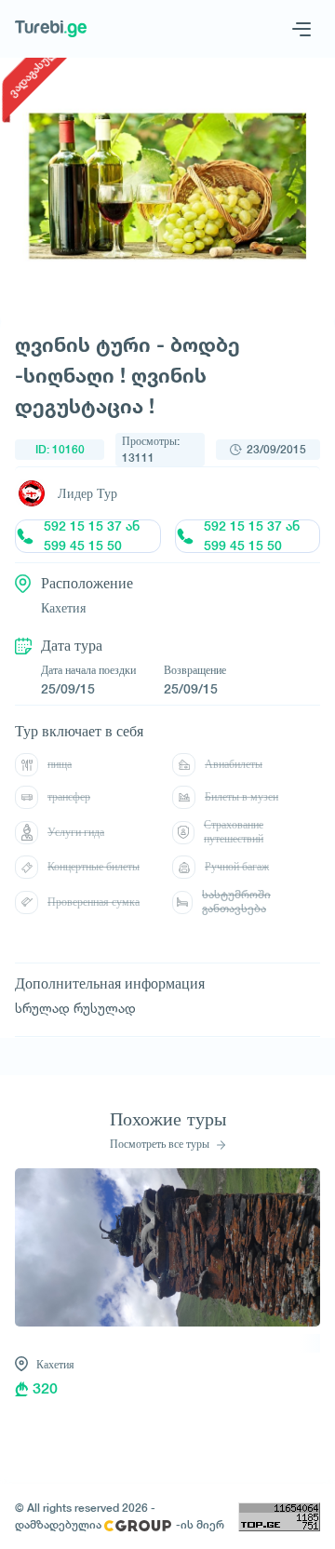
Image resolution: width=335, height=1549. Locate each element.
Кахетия (55, 1364)
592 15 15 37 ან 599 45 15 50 (92, 536)
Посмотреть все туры (161, 1144)
